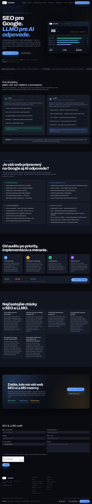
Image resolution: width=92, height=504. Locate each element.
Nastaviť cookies (86, 498)
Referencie (59, 2)
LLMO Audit (50, 485)
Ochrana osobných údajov (70, 498)
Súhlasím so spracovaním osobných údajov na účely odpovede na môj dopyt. (26, 454)
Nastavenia (62, 501)
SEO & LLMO (35, 485)
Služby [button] (29, 2)
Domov (24, 2)
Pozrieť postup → (26, 53)
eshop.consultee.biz (37, 493)
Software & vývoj (36, 487)
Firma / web (50, 435)
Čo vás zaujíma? (7, 441)
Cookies (78, 498)
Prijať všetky (85, 501)
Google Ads (50, 479)
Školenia (49, 487)
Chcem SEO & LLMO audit (10, 53)
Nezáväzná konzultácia (82, 2)
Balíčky (49, 489)
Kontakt (71, 2)
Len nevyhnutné (73, 501)
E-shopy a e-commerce (37, 483)
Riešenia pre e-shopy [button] (40, 2)
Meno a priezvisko (8, 429)
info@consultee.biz (74, 393)
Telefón (4, 435)
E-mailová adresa (52, 429)
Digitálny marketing (37, 481)
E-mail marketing (51, 481)
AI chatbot (50, 483)
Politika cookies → (35, 501)
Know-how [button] (51, 2)
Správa (49, 441)
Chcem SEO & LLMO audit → (76, 389)
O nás (65, 2)
